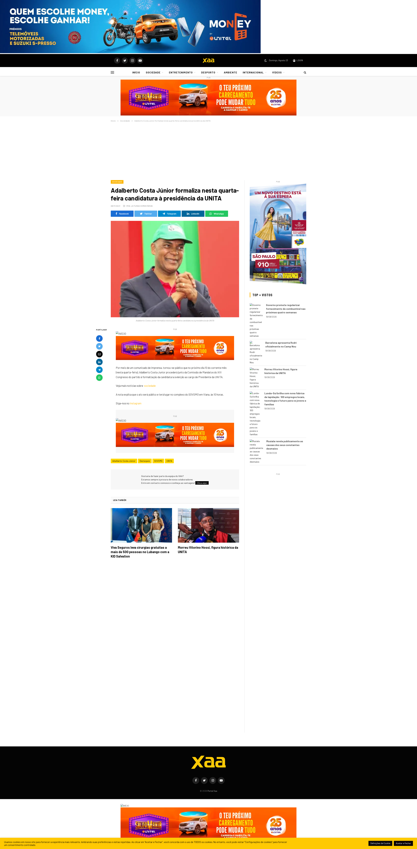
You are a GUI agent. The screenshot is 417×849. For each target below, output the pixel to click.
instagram (135, 403)
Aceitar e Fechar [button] (403, 843)
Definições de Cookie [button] (380, 843)
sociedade (150, 385)
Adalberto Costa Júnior (124, 461)
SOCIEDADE (153, 72)
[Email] (99, 354)
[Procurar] (304, 72)
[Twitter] (99, 346)
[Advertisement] (208, 150)
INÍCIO (136, 72)
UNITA (169, 461)
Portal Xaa (212, 791)
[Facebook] (99, 338)
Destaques (145, 461)
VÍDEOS (277, 72)
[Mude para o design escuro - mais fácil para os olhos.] (265, 60)
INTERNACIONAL (253, 72)
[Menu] (112, 72)
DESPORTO (208, 72)
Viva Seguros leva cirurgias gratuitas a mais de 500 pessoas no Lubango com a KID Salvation (140, 551)
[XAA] (208, 60)
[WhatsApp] (99, 378)
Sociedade (117, 182)
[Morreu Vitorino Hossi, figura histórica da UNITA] (208, 525)
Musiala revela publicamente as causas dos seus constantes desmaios (284, 445)
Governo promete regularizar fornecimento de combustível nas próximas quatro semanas (285, 309)
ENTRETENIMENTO (181, 72)
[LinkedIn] (99, 362)
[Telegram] (99, 370)
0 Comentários (146, 206)
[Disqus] (175, 607)
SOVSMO (158, 461)
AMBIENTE (230, 72)
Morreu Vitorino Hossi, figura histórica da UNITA (208, 549)
